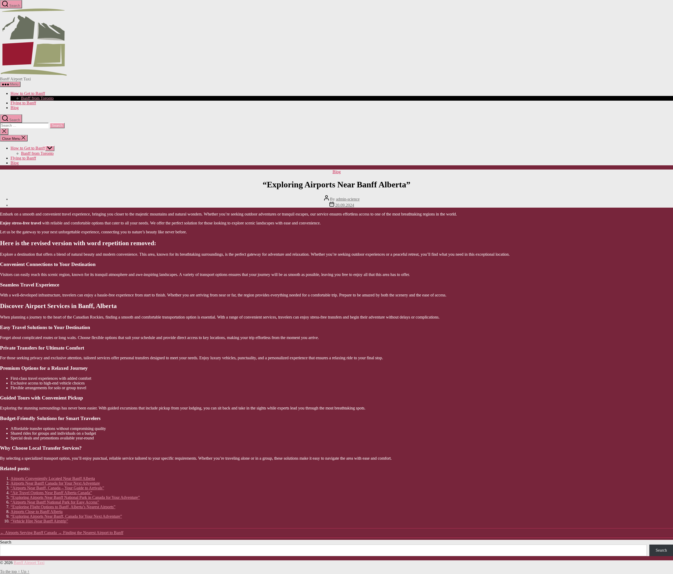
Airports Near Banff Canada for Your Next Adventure (55, 483)
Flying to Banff (23, 103)
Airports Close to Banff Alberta (37, 511)
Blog (15, 107)
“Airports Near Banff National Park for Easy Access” (55, 502)
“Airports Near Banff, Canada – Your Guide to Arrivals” (57, 488)
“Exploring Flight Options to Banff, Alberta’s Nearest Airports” (63, 507)
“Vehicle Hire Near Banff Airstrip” (39, 521)
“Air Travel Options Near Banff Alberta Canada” (51, 492)
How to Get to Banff (28, 93)
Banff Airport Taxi (29, 562)
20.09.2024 (344, 205)
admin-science (348, 199)
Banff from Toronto (37, 98)
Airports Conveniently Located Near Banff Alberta (53, 478)
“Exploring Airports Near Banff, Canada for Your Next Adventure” (66, 516)
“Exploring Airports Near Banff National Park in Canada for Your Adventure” (75, 497)
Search (5, 542)
